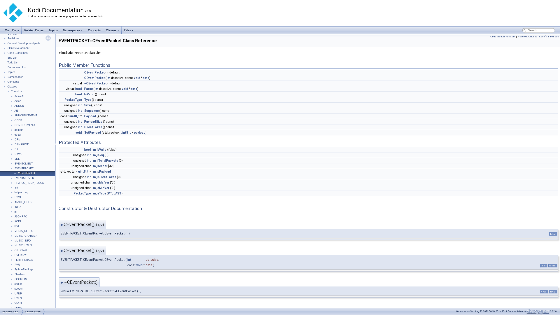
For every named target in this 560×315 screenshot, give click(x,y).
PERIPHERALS (23, 259)
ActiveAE (19, 96)
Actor (17, 101)
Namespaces (71, 30)
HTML (18, 197)
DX (16, 149)
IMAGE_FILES (23, 202)
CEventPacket (26, 173)
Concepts (94, 30)
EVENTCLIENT (23, 163)
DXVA (17, 154)
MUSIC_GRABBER (25, 235)
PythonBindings (23, 269)
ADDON (19, 105)
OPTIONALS (21, 250)
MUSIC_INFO (22, 240)
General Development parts (23, 43)
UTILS (18, 298)
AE (16, 110)
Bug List (12, 57)
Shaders (19, 274)
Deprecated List (16, 67)
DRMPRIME (21, 144)
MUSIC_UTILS (23, 245)
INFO (17, 206)
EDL (17, 158)
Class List (17, 91)
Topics (53, 30)
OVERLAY (20, 255)
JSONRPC (20, 216)
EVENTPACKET (23, 168)
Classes (111, 30)
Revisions (13, 38)
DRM (17, 139)
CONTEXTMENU (24, 125)
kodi (16, 226)
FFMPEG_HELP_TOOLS (29, 182)
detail (17, 134)
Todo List (12, 62)
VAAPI (18, 303)
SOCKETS (20, 279)
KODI (17, 221)
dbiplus (18, 129)
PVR (17, 264)
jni (15, 211)
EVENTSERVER (24, 178)
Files (127, 30)
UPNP (18, 293)
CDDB (18, 120)
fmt (16, 187)
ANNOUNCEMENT (25, 115)
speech (18, 288)
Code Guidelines (17, 52)
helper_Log (21, 192)
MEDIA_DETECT (24, 231)
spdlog (18, 283)
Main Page (12, 30)
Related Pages (34, 30)
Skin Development (18, 48)
